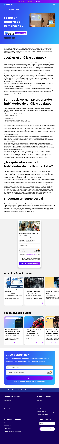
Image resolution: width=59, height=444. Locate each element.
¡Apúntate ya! (37, 1)
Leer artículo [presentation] (14, 303)
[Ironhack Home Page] (8, 5)
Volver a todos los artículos (12, 9)
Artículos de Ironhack (21, 33)
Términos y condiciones (15, 440)
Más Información (47, 429)
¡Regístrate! (29, 378)
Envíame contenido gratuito (29, 263)
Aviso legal (6, 440)
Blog (13, 389)
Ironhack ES (6, 389)
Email (8, 364)
